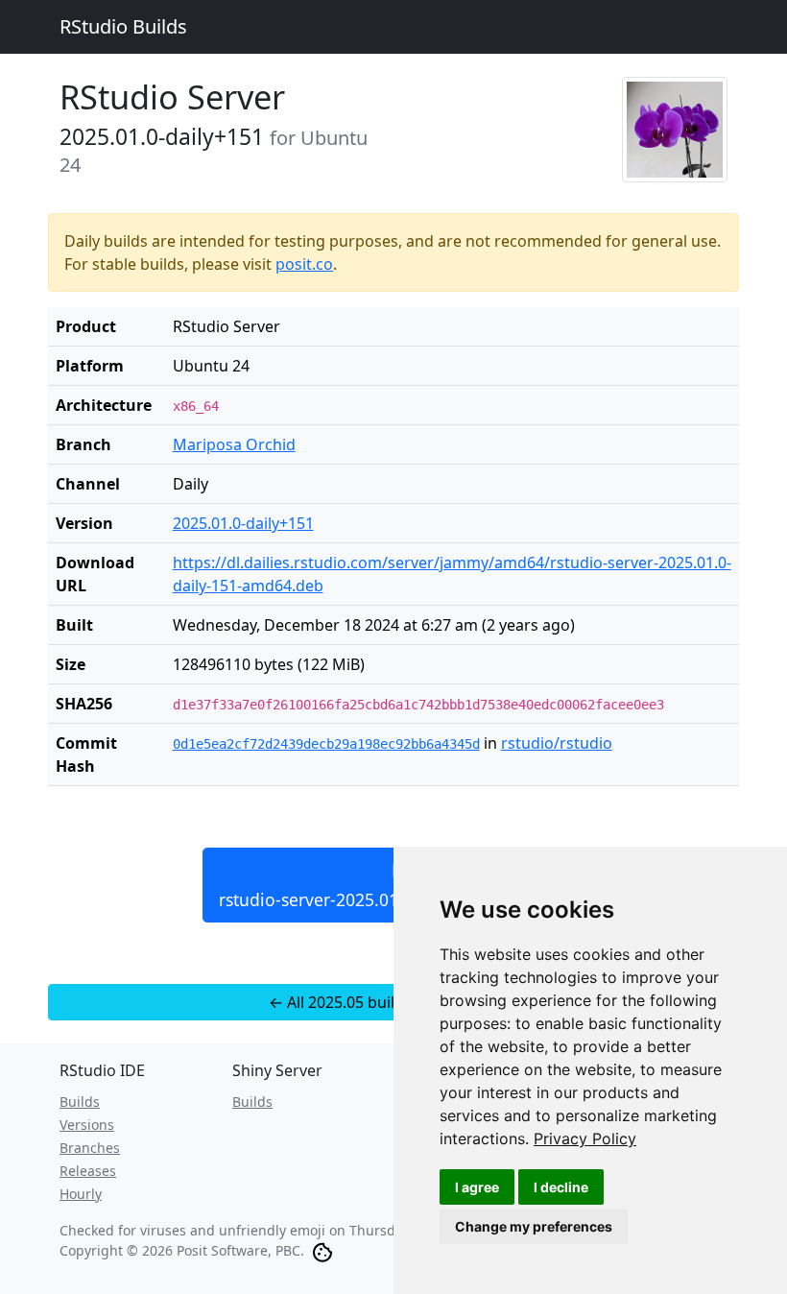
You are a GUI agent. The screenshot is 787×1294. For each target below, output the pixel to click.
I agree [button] (477, 1187)
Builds (80, 1101)
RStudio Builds (123, 26)
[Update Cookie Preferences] (322, 1250)
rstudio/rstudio (556, 743)
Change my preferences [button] (533, 1226)
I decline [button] (561, 1187)
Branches (90, 1147)
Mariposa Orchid (234, 444)
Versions (87, 1124)
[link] (585, 1138)
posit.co (304, 264)
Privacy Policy (585, 1138)
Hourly (81, 1194)
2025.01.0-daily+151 (243, 523)
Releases (88, 1171)
